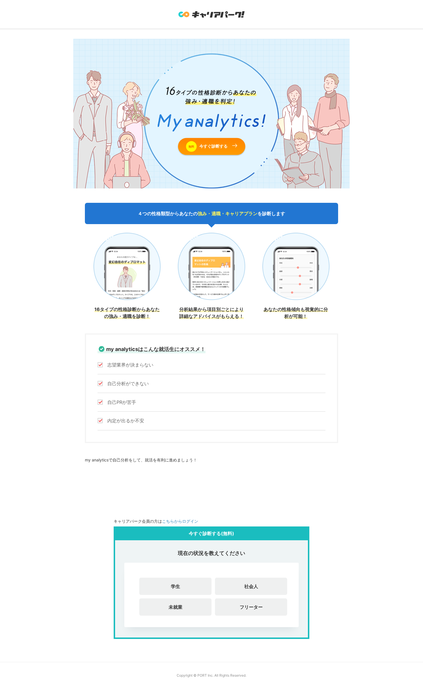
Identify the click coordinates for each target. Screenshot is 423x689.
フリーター (251, 607)
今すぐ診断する (208, 145)
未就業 (175, 607)
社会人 (251, 586)
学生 (175, 586)
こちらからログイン (180, 521)
